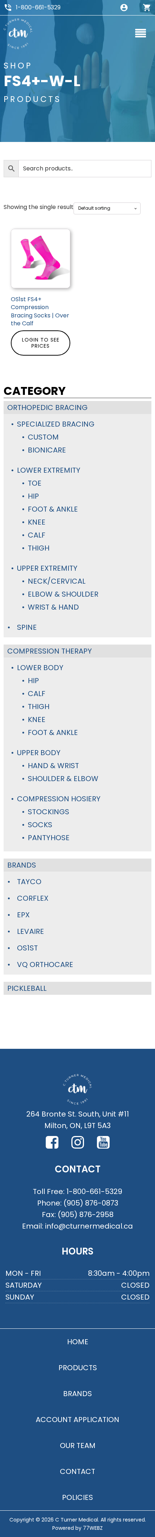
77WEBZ (93, 1528)
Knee (36, 522)
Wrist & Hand (53, 607)
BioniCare (47, 450)
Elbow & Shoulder (63, 594)
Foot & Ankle (53, 509)
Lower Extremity (48, 470)
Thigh (38, 548)
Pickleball (26, 988)
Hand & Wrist (53, 766)
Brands (21, 865)
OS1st (27, 948)
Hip (33, 496)
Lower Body (40, 668)
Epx (23, 915)
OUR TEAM (78, 1445)
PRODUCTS (77, 1368)
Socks (40, 825)
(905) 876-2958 (86, 1214)
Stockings (48, 812)
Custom (43, 437)
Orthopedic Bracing (47, 407)
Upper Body (39, 753)
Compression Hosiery (59, 799)
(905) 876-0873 (90, 1203)
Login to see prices (40, 342)
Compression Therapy (49, 651)
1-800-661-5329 (38, 7)
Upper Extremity (47, 568)
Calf (36, 535)
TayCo (29, 882)
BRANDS (77, 1394)
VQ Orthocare (45, 964)
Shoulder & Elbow (63, 779)
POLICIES (77, 1497)
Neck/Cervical (56, 581)
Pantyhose (49, 838)
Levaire (30, 931)
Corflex (32, 898)
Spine (27, 627)
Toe (34, 483)
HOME (77, 1342)
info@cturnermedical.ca (89, 1226)
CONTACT (77, 1471)
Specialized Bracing (55, 424)
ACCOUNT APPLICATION (77, 1420)
